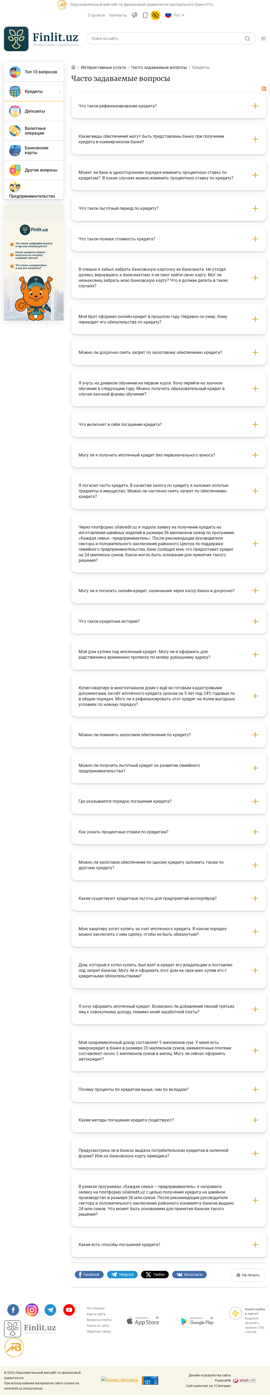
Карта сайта (96, 1314)
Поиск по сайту (98, 1326)
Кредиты (201, 67)
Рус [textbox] (177, 15)
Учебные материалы (225, 54)
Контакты (118, 15)
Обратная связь (99, 1331)
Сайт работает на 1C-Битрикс (208, 1386)
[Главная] (73, 67)
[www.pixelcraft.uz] (249, 1380)
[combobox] (178, 15)
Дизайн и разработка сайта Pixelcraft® (210, 1378)
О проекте (96, 15)
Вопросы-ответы (99, 1320)
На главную (96, 1308)
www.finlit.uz (13, 1388)
